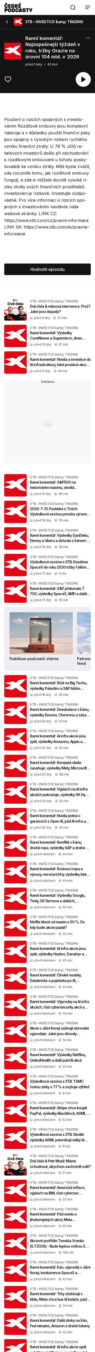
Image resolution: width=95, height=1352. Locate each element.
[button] (72, 7)
